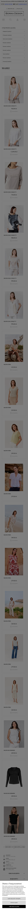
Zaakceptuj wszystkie (14, 906)
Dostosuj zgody (14, 902)
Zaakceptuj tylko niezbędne (14, 898)
